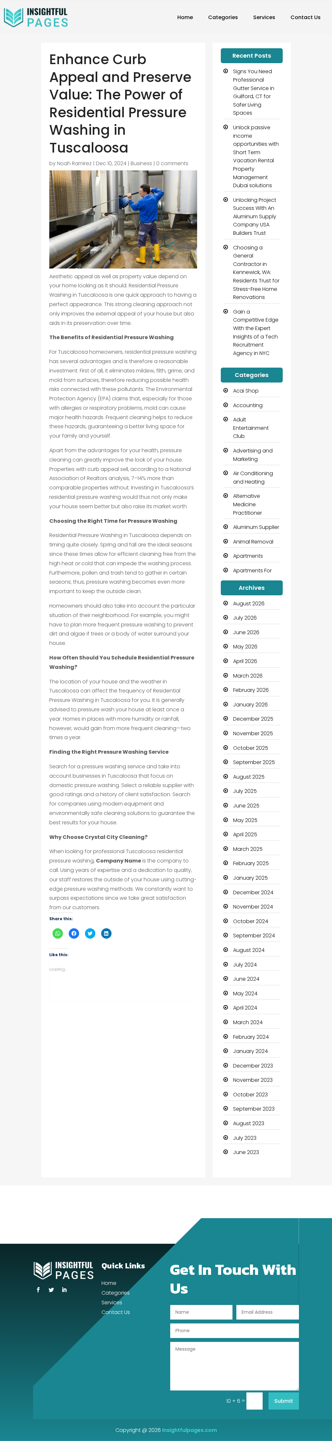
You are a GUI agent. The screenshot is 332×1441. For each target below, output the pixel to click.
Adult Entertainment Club (251, 428)
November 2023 (253, 1080)
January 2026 (250, 704)
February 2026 (251, 690)
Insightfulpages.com (189, 1430)
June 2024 (246, 979)
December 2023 (253, 1065)
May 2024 (245, 993)
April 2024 (245, 1008)
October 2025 (250, 748)
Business (141, 163)
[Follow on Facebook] (38, 1290)
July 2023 (244, 1138)
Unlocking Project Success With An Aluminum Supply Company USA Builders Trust (254, 216)
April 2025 (245, 834)
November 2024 (253, 906)
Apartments (248, 556)
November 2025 (253, 733)
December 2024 (253, 892)
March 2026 (248, 676)
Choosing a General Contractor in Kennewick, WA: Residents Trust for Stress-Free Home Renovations (256, 272)
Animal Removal (253, 541)
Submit (283, 1401)
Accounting (248, 405)
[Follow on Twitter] (51, 1290)
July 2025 (245, 791)
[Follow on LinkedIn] (64, 1290)
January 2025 (250, 878)
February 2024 (251, 1037)
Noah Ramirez (74, 163)
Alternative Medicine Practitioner (247, 504)
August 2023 (248, 1123)
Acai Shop (246, 391)
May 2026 (245, 646)
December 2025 (253, 719)
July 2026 (245, 618)
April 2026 (245, 661)
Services (264, 17)
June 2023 (246, 1152)
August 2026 (249, 603)
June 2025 (246, 805)
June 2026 (246, 632)
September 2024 (254, 935)
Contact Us (305, 17)
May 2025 (245, 820)
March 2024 (248, 1022)
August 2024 (249, 950)
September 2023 (254, 1109)
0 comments (172, 163)
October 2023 (250, 1094)
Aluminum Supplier (256, 527)
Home (185, 17)
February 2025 (251, 863)
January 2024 (250, 1051)
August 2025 (249, 777)
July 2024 (245, 964)
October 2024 (250, 921)
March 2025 (248, 849)
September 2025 (254, 762)
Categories (223, 17)
